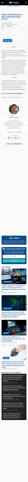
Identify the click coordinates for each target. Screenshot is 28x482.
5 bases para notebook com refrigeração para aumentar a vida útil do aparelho (13, 339)
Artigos (6, 333)
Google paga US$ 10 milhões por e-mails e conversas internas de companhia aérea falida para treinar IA (14, 288)
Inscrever (14, 261)
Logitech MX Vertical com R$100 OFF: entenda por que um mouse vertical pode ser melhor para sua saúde (13, 364)
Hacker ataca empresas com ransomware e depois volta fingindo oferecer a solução (12, 415)
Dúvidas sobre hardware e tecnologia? (14, 241)
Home (10, 6)
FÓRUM (16, 238)
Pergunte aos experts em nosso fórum (14, 243)
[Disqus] (14, 166)
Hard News (16, 6)
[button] (2, 2)
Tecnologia (7, 281)
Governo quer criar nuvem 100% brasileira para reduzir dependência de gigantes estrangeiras (13, 314)
